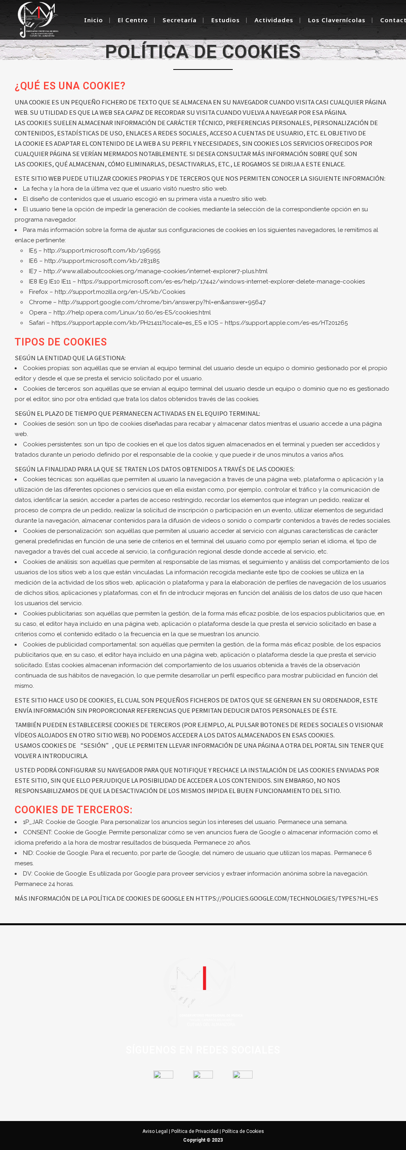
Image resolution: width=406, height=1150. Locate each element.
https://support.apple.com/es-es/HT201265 (286, 322)
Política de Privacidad (194, 1131)
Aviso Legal (155, 1131)
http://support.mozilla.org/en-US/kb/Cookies (120, 291)
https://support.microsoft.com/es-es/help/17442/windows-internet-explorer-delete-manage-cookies (221, 281)
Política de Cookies (243, 1131)
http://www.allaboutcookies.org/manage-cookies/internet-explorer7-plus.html (156, 271)
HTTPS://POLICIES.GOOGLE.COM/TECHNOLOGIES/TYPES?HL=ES (286, 898)
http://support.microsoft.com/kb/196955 (102, 250)
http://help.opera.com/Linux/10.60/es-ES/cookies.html (132, 312)
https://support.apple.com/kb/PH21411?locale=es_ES (127, 322)
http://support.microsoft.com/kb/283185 (101, 260)
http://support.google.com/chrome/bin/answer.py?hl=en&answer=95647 (162, 302)
